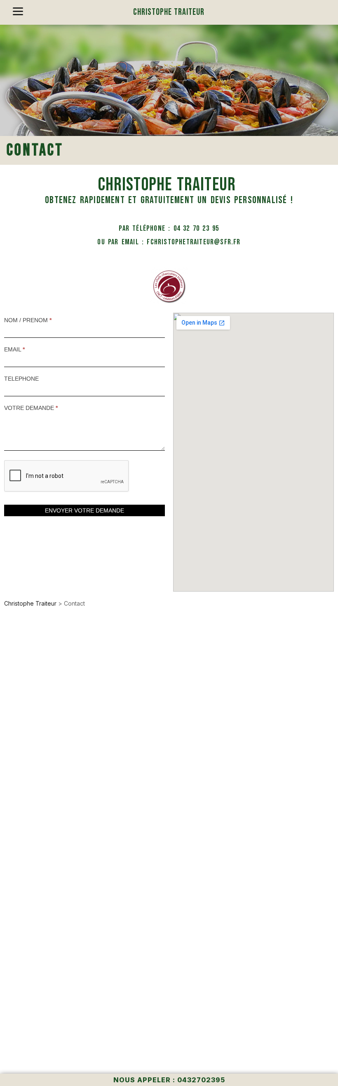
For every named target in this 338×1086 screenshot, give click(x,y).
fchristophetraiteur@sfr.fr (193, 242)
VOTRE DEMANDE (31, 408)
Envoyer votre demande (84, 510)
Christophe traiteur (168, 12)
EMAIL (14, 349)
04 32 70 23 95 (196, 228)
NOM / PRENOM (28, 320)
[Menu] (18, 11)
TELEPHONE (21, 378)
